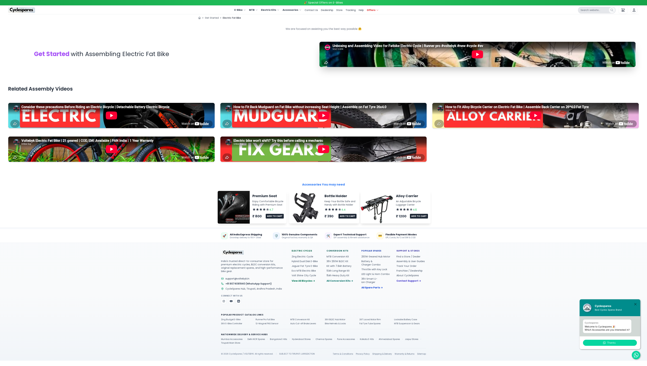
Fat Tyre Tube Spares (370, 323)
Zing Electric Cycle (302, 256)
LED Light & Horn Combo (375, 274)
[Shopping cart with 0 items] (623, 10)
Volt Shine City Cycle (304, 275)
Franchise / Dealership (409, 270)
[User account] (634, 10)
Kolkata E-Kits (367, 339)
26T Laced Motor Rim (370, 319)
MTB (252, 10)
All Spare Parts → (372, 287)
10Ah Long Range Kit (338, 270)
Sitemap (421, 354)
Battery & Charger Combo (371, 263)
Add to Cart (274, 216)
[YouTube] (231, 301)
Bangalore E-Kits (278, 339)
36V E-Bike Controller (231, 323)
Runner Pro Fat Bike (265, 319)
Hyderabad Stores (301, 339)
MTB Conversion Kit (338, 256)
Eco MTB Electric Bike (304, 270)
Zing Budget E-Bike (230, 319)
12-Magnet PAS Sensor (267, 323)
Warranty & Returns (404, 354)
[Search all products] (612, 10)
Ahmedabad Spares (389, 339)
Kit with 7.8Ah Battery (339, 266)
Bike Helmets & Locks (335, 323)
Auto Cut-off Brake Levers (303, 323)
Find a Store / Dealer (408, 256)
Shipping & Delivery (382, 354)
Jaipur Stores (411, 339)
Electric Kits (268, 10)
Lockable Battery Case (405, 319)
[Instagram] (223, 301)
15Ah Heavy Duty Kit (338, 275)
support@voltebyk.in (237, 278)
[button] (610, 343)
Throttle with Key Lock (374, 269)
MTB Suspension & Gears (407, 323)
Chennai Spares (324, 339)
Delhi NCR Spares (256, 339)
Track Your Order (406, 266)
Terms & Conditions (343, 354)
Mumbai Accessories (232, 339)
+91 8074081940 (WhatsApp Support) (248, 283)
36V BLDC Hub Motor (335, 319)
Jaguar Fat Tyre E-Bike (305, 266)
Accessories (290, 10)
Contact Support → (408, 280)
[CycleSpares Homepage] (21, 10)
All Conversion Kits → (340, 280)
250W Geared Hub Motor (375, 256)
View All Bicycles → (303, 280)
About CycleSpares (407, 275)
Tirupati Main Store (230, 343)
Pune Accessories (346, 339)
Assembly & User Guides (410, 261)
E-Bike (238, 10)
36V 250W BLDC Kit (337, 261)
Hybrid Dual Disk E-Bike (305, 261)
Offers (371, 10)
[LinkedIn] (238, 301)
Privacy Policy (363, 354)
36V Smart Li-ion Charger (369, 280)
